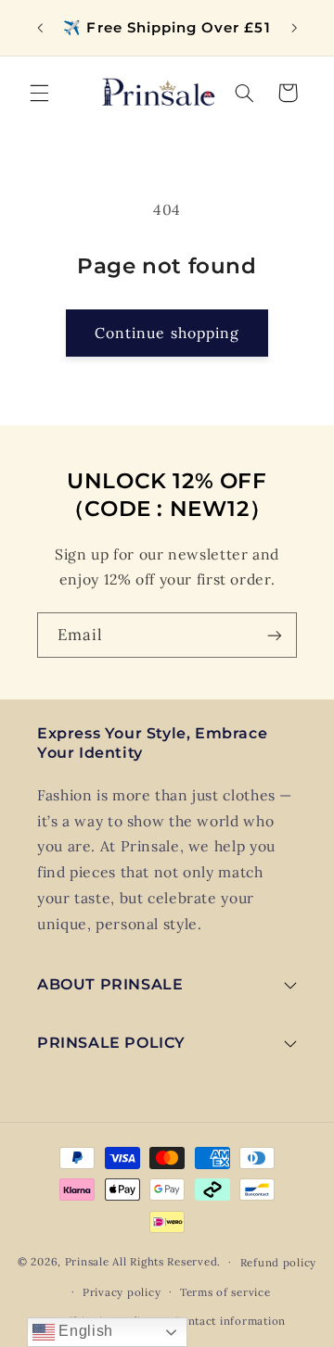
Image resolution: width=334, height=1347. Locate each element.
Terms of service (225, 1292)
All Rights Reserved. (166, 1261)
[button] (39, 92)
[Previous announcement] (39, 27)
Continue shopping (167, 332)
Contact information (229, 1321)
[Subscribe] (274, 635)
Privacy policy (122, 1292)
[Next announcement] (294, 27)
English (84, 1331)
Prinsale (87, 1261)
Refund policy (278, 1262)
